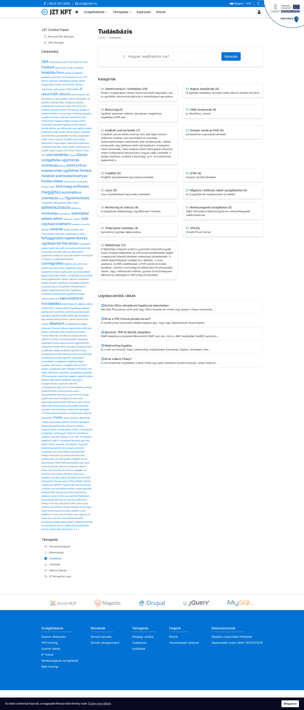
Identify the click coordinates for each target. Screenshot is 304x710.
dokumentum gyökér (51, 448)
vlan (80, 394)
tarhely (72, 155)
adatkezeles (66, 271)
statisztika (60, 233)
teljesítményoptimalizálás (53, 425)
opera (76, 391)
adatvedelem (77, 251)
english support (56, 150)
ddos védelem (67, 521)
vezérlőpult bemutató (70, 440)
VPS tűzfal (77, 106)
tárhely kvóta (47, 503)
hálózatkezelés (48, 394)
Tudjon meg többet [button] (99, 703)
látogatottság (80, 492)
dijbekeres (76, 208)
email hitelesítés (78, 94)
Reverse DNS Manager (60, 36)
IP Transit (47, 654)
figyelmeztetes (77, 198)
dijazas (62, 165)
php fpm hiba (57, 499)
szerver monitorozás (51, 529)
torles (61, 268)
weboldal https (57, 102)
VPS (198, 230)
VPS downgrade (49, 376)
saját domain (59, 89)
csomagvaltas (52, 263)
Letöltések (54, 564)
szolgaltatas (51, 160)
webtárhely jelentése (51, 77)
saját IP (55, 440)
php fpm (54, 466)
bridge (86, 394)
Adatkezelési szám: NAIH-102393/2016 (237, 642)
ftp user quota (61, 481)
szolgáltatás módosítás (81, 372)
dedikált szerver (78, 507)
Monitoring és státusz (131, 209)
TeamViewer (82, 433)
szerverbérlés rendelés (72, 518)
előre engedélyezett (51, 279)
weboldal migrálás (61, 124)
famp (85, 62)
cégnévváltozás (79, 335)
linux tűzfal (66, 106)
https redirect (57, 473)
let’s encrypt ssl (69, 448)
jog (69, 251)
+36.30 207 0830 (58, 3)
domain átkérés (48, 128)
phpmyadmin (47, 481)
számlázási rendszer (76, 332)
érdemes (75, 418)
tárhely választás (49, 80)
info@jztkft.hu (87, 3)
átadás (57, 521)
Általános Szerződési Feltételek (231, 636)
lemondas (57, 251)
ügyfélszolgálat (59, 315)
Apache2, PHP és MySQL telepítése (159, 334)
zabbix (67, 525)
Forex (58, 417)
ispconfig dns (47, 462)
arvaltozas (46, 259)
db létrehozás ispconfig (79, 477)
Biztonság (131, 113)
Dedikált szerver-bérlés (137, 145)
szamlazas (49, 165)
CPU (43, 413)
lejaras (82, 233)
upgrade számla (85, 376)
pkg (59, 387)
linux (60, 72)
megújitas (51, 192)
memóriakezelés (75, 413)
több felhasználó (69, 304)
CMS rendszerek (201, 111)
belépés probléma (49, 290)
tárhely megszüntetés (71, 328)
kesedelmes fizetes (50, 271)
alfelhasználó (59, 294)
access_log (69, 499)
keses (61, 198)
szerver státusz (55, 139)
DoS (66, 150)
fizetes (81, 155)
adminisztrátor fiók (50, 298)
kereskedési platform (59, 422)
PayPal (78, 150)
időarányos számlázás (59, 372)
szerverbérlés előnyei (60, 507)
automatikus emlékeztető (53, 346)
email (57, 170)
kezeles (76, 224)
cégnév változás (69, 279)
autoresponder (78, 451)
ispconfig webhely (61, 451)
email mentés (59, 132)
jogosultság (46, 402)
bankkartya (82, 181)
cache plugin (65, 113)
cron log (55, 488)
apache (58, 67)
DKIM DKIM (60, 462)
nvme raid (56, 518)
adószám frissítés (49, 339)
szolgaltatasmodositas (63, 259)
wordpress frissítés (50, 117)
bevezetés (77, 398)
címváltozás (64, 335)
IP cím (71, 437)
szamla (61, 176)
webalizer (46, 496)
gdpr (65, 251)
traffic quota (76, 503)
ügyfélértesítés (82, 343)
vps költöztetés (64, 128)
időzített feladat (66, 488)
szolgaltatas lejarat (74, 268)
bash (80, 402)
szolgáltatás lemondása (76, 324)
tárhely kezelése (56, 444)
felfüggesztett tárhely (77, 368)
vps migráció (78, 128)
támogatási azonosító (51, 354)
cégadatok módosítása (69, 283)
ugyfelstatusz (71, 233)
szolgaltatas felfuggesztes (53, 202)
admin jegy (73, 315)
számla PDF (47, 308)
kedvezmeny (70, 181)
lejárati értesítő (67, 343)
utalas (58, 181)
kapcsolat (68, 255)
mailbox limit (81, 499)
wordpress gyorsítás (81, 113)
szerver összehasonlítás (58, 510)
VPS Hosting (49, 642)
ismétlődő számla (57, 332)
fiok (65, 243)
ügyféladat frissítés (50, 343)
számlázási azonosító (51, 357)
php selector (80, 466)
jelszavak (71, 425)
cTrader (45, 422)
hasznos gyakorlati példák (65, 405)
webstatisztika (48, 492)
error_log (64, 496)
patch (74, 402)
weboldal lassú (71, 139)
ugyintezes (70, 160)
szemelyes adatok (81, 271)
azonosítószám (84, 354)
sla (42, 525)
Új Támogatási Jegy (59, 576)
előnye (67, 418)
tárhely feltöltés (75, 481)
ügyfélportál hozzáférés (52, 312)
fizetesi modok (48, 187)
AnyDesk (71, 433)
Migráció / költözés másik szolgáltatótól (216, 192)
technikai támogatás (79, 422)
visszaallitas (84, 243)
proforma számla (67, 319)
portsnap (88, 387)
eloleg (75, 202)
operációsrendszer (50, 398)
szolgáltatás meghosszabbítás (55, 350)
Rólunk (173, 636)
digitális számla (85, 304)
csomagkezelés (48, 387)
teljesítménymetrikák (56, 413)
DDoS (72, 150)
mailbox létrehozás (50, 455)
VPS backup (73, 109)
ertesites (75, 229)
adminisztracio (55, 207)
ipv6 (75, 394)
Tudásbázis (55, 558)
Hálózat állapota (57, 570)
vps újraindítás (61, 135)
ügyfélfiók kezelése (75, 294)
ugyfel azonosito (57, 248)
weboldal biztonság (50, 106)
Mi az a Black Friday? (159, 360)
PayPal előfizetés (49, 335)
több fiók (73, 383)
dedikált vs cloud (49, 514)
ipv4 (70, 394)
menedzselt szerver (54, 525)
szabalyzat (57, 255)
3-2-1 (76, 529)
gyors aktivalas (80, 264)
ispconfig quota (62, 503)
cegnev (76, 219)
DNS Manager (55, 42)
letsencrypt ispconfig (51, 470)
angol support (60, 143)
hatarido (57, 229)
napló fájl (72, 496)
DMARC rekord (79, 459)
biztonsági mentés (80, 525)
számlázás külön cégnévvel (54, 383)
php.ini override (66, 466)
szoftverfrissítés (65, 391)
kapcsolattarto (59, 224)
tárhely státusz (73, 132)
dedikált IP (46, 440)
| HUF (243, 3)
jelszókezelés (59, 402)
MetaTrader (85, 418)
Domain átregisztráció (105, 642)
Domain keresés (101, 636)
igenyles (45, 229)
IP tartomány (86, 437)
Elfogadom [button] (290, 703)
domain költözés (79, 124)
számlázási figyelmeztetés (79, 346)
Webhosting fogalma (155, 347)
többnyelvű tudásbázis (78, 143)
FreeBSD (127, 175)
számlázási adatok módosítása (73, 339)
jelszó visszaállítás (61, 286)
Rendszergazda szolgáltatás (218, 211)
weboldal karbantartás (70, 117)
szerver (74, 429)
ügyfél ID (67, 357)
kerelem (77, 255)
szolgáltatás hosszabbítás (80, 275)
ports (63, 387)
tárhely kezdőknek (74, 73)
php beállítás (72, 462)
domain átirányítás (78, 98)
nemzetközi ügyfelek (51, 146)
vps (45, 61)
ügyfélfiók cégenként (72, 380)
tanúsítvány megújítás (72, 470)
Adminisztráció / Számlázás (137, 92)
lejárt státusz (57, 365)
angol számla (68, 146)
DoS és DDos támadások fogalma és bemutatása (157, 307)
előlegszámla (52, 319)
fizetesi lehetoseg (49, 268)
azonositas (71, 248)
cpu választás (80, 514)
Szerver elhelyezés (53, 636)
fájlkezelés (46, 405)
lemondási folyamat (50, 328)
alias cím (54, 459)
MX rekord (61, 94)
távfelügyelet (60, 433)
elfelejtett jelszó (78, 286)
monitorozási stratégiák (78, 409)
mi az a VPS (81, 77)
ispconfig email (67, 455)
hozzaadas (46, 251)
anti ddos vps (75, 62)
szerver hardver (65, 514)
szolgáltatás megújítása (66, 361)
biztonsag (64, 186)
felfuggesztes (52, 238)
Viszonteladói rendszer (184, 642)
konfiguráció (66, 398)
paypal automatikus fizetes (54, 275)
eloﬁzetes (81, 186)
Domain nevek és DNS (206, 132)
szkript (87, 402)
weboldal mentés (58, 109)
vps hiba (73, 135)
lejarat (67, 229)
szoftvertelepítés (75, 387)
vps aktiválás (68, 84)
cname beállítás (60, 98)
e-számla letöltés (61, 308)
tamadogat (87, 255)
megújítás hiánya (72, 365)
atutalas (68, 264)
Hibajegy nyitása (142, 636)
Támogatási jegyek (59, 546)
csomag (60, 429)
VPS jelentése (68, 77)
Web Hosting (49, 666)
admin (58, 218)
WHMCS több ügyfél (51, 380)
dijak (69, 202)
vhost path (83, 444)
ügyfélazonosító (78, 350)
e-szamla (85, 224)
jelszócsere (64, 290)
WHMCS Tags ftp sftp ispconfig (68, 485)
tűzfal (53, 429)
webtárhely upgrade (67, 376)
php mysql (67, 67)
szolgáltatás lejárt (57, 368)
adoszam (68, 219)
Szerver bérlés (50, 648)
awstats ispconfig (64, 492)
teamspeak (78, 67)
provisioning (47, 521)
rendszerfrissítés (49, 391)
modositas (49, 213)
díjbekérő (56, 323)
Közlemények (56, 552)
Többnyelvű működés (121, 230)
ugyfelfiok (71, 170)
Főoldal (102, 37)
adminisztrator (84, 248)
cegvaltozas (64, 213)
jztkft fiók (69, 312)
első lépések (71, 444)
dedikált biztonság (84, 521)
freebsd (47, 67)
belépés (86, 308)
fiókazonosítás (70, 354)
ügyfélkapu (76, 308)
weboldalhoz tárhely (68, 80)
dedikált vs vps (78, 510)
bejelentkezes (75, 238)
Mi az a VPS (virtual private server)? (153, 320)
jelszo (73, 243)
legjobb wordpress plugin (66, 121)
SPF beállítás (65, 459)
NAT (77, 437)
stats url (55, 496)
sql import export (59, 477)
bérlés (68, 429)
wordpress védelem (74, 102)
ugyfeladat (46, 255)
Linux (125, 192)
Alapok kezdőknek (222, 90)
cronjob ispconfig (83, 488)
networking (62, 394)
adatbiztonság (48, 437)
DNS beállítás (72, 89)
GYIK (201, 175)
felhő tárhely (62, 437)
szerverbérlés (57, 155)
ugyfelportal (51, 243)
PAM (69, 402)
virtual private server (59, 62)
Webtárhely (137, 259)
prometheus (67, 529)
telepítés (48, 72)
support (45, 248)
